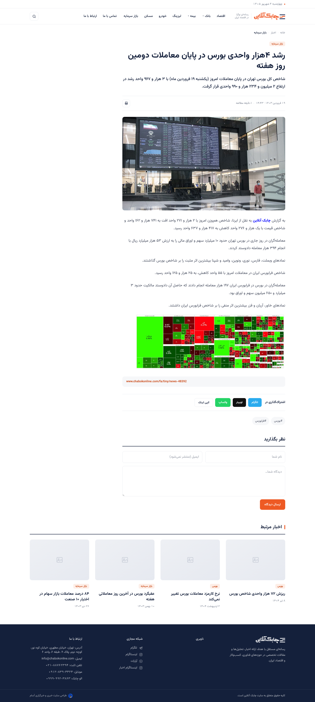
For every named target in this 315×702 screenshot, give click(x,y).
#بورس (278, 421)
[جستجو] (34, 16)
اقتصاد (221, 16)
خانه (282, 33)
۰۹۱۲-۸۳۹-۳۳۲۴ (61, 672)
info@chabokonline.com (58, 658)
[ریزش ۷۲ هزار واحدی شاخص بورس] (255, 560)
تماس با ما (110, 16)
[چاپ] (126, 103)
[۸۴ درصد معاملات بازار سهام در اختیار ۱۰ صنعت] (59, 560)
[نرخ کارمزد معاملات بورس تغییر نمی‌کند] (190, 560)
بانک (207, 16)
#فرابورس (260, 421)
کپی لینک (203, 402)
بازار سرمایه (131, 16)
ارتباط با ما (90, 16)
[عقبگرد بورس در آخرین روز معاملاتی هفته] (124, 560)
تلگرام (255, 402)
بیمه (192, 16)
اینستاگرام (131, 654)
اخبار (273, 33)
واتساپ (223, 402)
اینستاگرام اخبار (128, 668)
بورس (280, 586)
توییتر (239, 402)
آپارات (134, 661)
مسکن (148, 16)
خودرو (162, 16)
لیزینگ (177, 16)
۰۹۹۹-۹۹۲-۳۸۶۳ (58, 678)
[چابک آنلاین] (248, 639)
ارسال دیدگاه (272, 504)
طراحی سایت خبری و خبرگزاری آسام (48, 695)
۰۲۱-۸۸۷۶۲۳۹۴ (57, 665)
